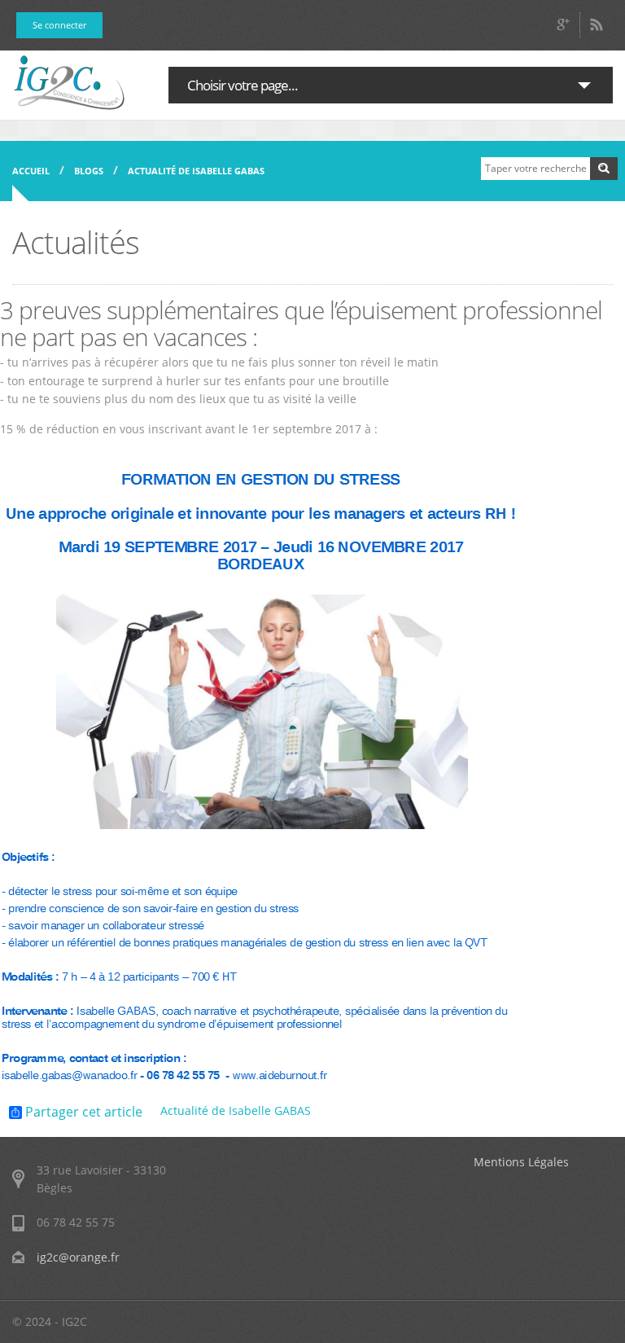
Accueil (31, 171)
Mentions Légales (521, 1162)
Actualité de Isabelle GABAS (196, 171)
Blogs (88, 171)
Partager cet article (82, 1112)
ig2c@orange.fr (78, 1257)
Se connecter (59, 25)
